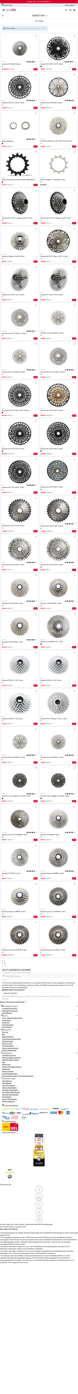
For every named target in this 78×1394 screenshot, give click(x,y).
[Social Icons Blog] (39, 1219)
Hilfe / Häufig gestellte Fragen (12, 1018)
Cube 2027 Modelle (8, 1085)
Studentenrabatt (7, 1041)
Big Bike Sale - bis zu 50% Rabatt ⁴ (38, 2)
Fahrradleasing (7, 1013)
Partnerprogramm (8, 1046)
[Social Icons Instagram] (39, 1204)
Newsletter (5, 1023)
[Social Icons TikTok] (39, 1212)
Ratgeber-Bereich (8, 1037)
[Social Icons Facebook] (39, 1189)
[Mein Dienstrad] (44, 1109)
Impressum (6, 1069)
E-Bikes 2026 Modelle (9, 1088)
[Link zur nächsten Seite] (5, 966)
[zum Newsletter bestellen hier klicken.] (4, 980)
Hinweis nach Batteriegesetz (11, 1067)
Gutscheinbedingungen (9, 1074)
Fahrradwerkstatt (8, 1025)
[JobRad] (6, 1109)
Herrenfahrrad (6, 1083)
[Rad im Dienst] (6, 1114)
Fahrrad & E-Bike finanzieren (11, 1058)
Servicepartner (7, 1027)
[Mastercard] (61, 1114)
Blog (3, 1034)
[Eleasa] (55, 1109)
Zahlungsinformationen (10, 1011)
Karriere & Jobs (7, 1044)
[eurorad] (26, 1114)
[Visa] (53, 1114)
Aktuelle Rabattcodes (9, 1050)
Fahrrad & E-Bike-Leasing (10, 1060)
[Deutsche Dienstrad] (34, 1109)
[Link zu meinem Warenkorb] (74, 10)
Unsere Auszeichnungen (10, 1048)
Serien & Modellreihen (9, 1099)
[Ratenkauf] (6, 1119)
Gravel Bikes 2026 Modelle (11, 1092)
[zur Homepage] (11, 10)
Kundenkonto (6, 1020)
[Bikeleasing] (15, 1109)
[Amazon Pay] (44, 1114)
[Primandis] (64, 1109)
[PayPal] (34, 1114)
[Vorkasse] (24, 1119)
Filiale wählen (11, 28)
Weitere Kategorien (8, 1101)
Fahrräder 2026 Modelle (10, 1090)
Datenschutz (6, 1064)
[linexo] (19, 1114)
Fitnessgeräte (6, 1097)
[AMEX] (68, 1114)
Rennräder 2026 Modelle (10, 1095)
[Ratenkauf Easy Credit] (15, 1119)
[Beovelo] (13, 1114)
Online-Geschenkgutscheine (11, 1039)
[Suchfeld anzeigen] (66, 10)
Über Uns (5, 1032)
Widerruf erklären (8, 1071)
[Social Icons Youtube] (39, 1197)
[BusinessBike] (25, 1109)
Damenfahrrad (7, 1081)
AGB (3, 1062)
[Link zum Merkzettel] (70, 10)
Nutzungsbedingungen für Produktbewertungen (18, 1076)
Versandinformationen (9, 1008)
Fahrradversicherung (9, 1055)
